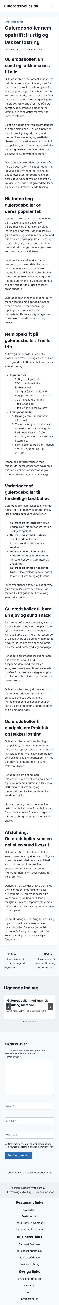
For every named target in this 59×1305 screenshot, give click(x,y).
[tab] (23, 1021)
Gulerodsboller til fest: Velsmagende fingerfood (15, 961)
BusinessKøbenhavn (29, 1250)
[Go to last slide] (8, 1006)
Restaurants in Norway (29, 1229)
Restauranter (29, 1216)
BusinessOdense (29, 1257)
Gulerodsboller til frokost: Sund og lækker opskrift (45, 961)
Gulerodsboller (14, 49)
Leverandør (29, 1285)
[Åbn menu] (52, 6)
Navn (10, 1106)
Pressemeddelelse (29, 1278)
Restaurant (29, 1209)
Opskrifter (17, 22)
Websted (11, 1135)
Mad (7, 22)
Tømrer (29, 1292)
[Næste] (50, 1006)
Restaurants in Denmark (29, 1222)
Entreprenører (29, 1298)
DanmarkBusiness (29, 1244)
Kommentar (13, 1056)
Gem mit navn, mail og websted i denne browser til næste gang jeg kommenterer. (30, 1145)
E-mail (11, 1120)
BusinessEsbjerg (29, 1264)
